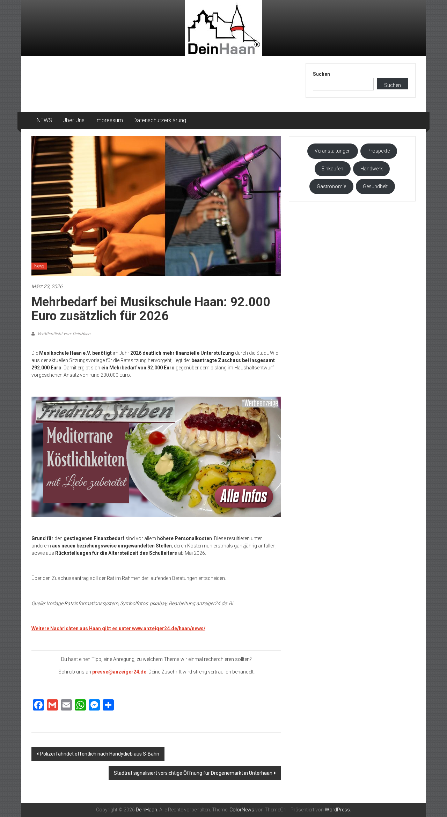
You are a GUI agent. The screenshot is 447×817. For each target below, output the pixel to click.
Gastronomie (331, 186)
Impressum (109, 120)
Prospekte (378, 151)
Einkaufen (332, 168)
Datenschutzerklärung (159, 120)
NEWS (44, 120)
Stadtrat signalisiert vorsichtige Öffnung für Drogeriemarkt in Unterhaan (193, 773)
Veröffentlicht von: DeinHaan (63, 333)
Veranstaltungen (333, 151)
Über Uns (74, 120)
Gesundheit (375, 186)
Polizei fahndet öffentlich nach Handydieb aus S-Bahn (99, 754)
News (39, 266)
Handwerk (371, 168)
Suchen (321, 74)
